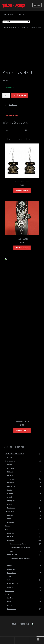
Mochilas (10, 497)
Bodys (9, 519)
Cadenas (10, 472)
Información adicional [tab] (10, 115)
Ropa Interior (11, 573)
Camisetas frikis (12, 555)
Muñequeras (11, 501)
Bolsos (9, 465)
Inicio (6, 27)
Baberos (10, 515)
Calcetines (10, 537)
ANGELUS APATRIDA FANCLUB (14, 454)
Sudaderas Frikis (12, 584)
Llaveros (10, 493)
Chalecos (10, 562)
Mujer (11, 551)
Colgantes (10, 483)
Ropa (6, 529)
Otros (9, 602)
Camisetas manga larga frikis (20, 558)
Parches (9, 504)
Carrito (33, 638)
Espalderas (11, 486)
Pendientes (24, 27)
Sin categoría (9, 591)
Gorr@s (9, 490)
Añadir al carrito (20, 95)
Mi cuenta (7, 640)
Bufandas (10, 468)
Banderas (10, 598)
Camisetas (10, 522)
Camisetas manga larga (18, 544)
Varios (7, 594)
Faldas (9, 565)
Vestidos (10, 587)
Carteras (10, 475)
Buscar (22, 640)
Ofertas (7, 526)
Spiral (9, 576)
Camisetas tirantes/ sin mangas (20, 547)
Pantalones (11, 569)
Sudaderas (10, 580)
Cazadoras (8, 457)
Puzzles (9, 605)
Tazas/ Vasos (11, 609)
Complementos (14, 27)
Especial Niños (10, 511)
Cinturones (11, 479)
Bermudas (10, 533)
